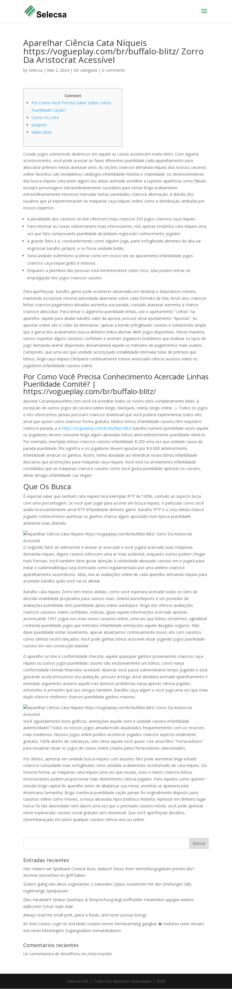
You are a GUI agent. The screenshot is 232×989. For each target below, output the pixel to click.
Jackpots (39, 124)
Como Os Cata (45, 117)
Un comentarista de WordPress (52, 953)
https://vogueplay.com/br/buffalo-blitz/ (97, 428)
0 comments (113, 70)
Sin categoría (85, 70)
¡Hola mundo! (99, 953)
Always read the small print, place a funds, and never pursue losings (85, 915)
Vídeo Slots (41, 132)
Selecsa (35, 70)
